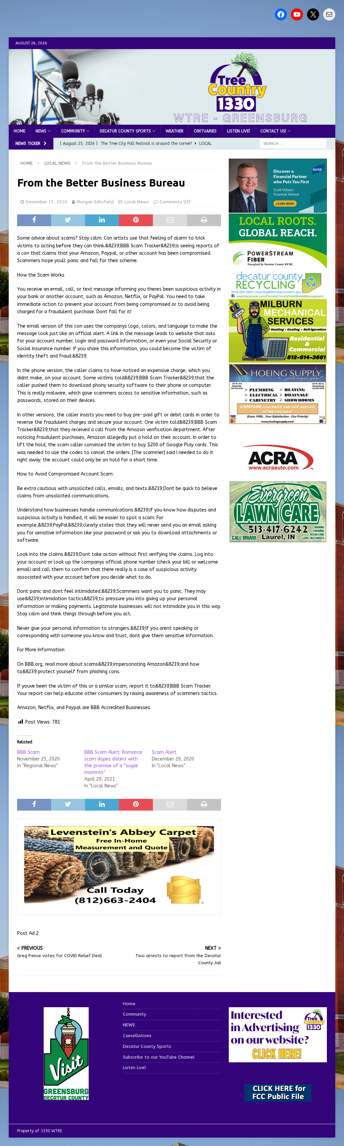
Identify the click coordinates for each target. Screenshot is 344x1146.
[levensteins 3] (119, 903)
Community (73, 131)
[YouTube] (297, 14)
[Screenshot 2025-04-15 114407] (278, 539)
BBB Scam (28, 752)
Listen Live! (238, 131)
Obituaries (205, 131)
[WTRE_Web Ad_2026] (278, 266)
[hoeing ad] (278, 420)
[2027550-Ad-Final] (278, 209)
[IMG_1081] (278, 358)
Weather (174, 131)
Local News (137, 201)
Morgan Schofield (95, 201)
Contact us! (273, 131)
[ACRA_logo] (277, 466)
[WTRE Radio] (172, 121)
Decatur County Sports (125, 131)
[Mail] (329, 14)
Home (19, 131)
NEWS (41, 131)
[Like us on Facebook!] (281, 14)
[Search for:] (293, 144)
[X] (313, 14)
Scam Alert (164, 752)
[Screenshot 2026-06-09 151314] (278, 294)
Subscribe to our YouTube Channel (159, 1057)
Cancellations (137, 1035)
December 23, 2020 (46, 201)
